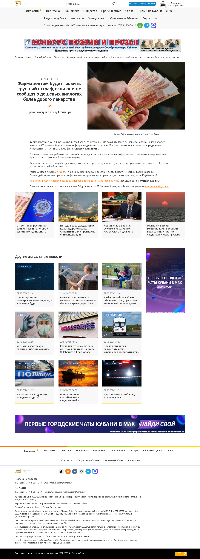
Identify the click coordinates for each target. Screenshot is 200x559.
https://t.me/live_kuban (157, 186)
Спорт (129, 11)
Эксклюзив (31, 11)
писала (60, 171)
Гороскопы (150, 18)
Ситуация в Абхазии (124, 18)
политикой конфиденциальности (55, 542)
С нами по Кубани (150, 11)
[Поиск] (113, 3)
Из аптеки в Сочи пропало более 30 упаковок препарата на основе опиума (74, 180)
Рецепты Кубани (55, 18)
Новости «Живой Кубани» (38, 57)
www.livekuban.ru (72, 520)
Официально (97, 18)
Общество (90, 11)
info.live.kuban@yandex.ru (61, 482)
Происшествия (111, 11)
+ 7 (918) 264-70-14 (33, 482)
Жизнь (170, 11)
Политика (53, 11)
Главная (19, 57)
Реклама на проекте (26, 478)
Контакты (77, 18)
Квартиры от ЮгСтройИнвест (142, 3)
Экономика (71, 11)
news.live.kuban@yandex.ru (73, 492)
